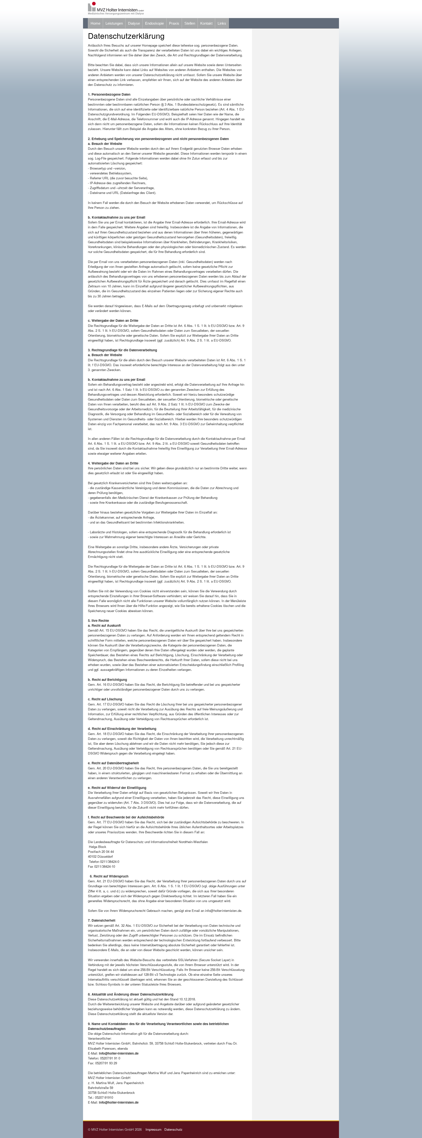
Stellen (189, 23)
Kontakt (206, 23)
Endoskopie (154, 23)
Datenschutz (173, 1129)
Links (222, 23)
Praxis (174, 23)
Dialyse (134, 23)
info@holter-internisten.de (118, 1053)
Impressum (154, 1129)
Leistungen (114, 23)
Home (95, 23)
